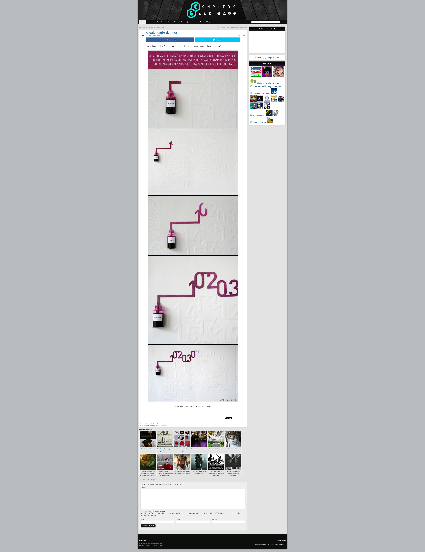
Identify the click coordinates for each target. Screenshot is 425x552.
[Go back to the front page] (212, 10)
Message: (143, 487)
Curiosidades (151, 35)
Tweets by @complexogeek (267, 58)
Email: (178, 519)
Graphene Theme (280, 545)
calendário (146, 423)
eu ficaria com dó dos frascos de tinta (158, 423)
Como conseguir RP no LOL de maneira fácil (152, 27)
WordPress (266, 545)
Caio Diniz (243, 35)
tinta (166, 425)
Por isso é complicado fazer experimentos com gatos (232, 27)
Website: (214, 519)
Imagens (157, 35)
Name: (142, 519)
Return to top (281, 540)
